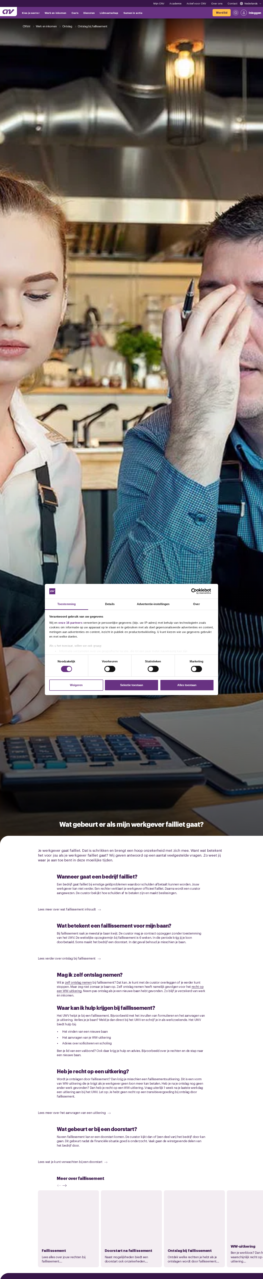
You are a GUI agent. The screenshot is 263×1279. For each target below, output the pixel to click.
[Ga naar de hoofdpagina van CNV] (8, 11)
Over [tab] (196, 604)
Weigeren (76, 685)
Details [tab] (110, 604)
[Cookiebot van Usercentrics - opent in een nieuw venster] (197, 591)
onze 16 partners (70, 622)
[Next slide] (65, 1185)
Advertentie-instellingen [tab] (153, 604)
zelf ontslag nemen (78, 982)
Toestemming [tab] (66, 604)
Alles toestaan (186, 685)
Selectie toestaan (131, 685)
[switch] (109, 669)
